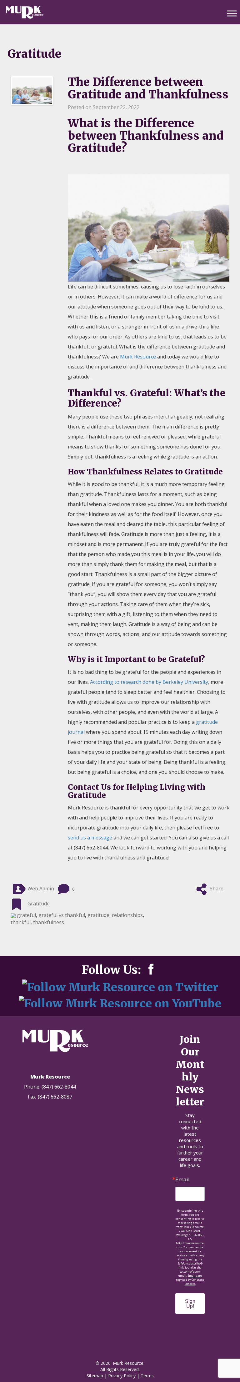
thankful (21, 922)
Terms (147, 1376)
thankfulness (48, 922)
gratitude (98, 915)
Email (182, 1179)
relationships (127, 915)
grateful (26, 915)
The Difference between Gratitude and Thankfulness (148, 88)
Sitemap (95, 1376)
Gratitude (39, 903)
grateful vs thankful (61, 915)
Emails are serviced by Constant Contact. (190, 1280)
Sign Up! (190, 1303)
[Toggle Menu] (232, 13)
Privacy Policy (122, 1376)
